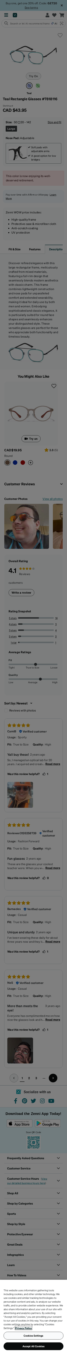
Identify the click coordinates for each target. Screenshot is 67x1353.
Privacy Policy (23, 1328)
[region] (33, 1316)
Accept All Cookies (34, 1346)
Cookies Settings (33, 1335)
